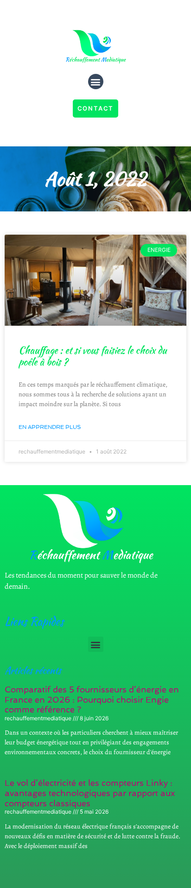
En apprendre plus (50, 427)
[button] (95, 81)
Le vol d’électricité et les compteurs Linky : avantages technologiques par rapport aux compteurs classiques (90, 793)
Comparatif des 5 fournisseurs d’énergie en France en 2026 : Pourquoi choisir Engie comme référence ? (92, 699)
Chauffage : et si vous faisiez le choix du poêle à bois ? (92, 356)
